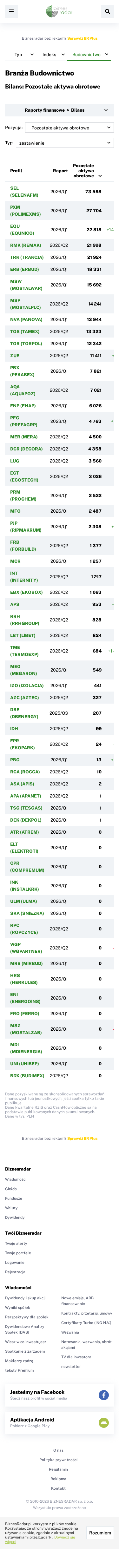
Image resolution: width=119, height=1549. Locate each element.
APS (14, 604)
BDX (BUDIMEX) (27, 1075)
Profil (16, 170)
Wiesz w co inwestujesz (25, 1342)
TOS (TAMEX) (25, 331)
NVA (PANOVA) (26, 319)
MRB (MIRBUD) (26, 963)
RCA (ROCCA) (25, 771)
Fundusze (13, 1198)
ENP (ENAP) (23, 405)
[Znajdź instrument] (107, 11)
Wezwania (70, 1332)
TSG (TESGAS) (26, 808)
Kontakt (58, 1488)
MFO (15, 511)
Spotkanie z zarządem (25, 1351)
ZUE (14, 355)
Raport (60, 170)
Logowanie (14, 1262)
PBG (15, 759)
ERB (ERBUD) (24, 269)
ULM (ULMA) (23, 901)
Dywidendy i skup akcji (25, 1298)
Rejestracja (15, 1272)
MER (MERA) (24, 436)
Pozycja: (14, 127)
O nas (58, 1450)
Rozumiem (100, 1532)
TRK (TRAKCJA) (27, 257)
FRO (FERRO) (24, 1013)
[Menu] (11, 11)
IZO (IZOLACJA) (27, 685)
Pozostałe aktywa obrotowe (83, 170)
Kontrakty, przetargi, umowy (86, 1313)
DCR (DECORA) (26, 448)
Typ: (9, 142)
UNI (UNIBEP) (24, 1063)
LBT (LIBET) (23, 635)
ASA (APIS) (22, 783)
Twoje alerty (16, 1243)
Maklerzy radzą (19, 1361)
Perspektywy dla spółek (27, 1317)
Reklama (58, 1479)
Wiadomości (15, 1179)
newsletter (71, 1366)
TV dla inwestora (76, 1357)
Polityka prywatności (58, 1460)
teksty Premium (19, 1370)
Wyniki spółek (17, 1307)
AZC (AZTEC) (24, 697)
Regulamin (58, 1469)
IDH (14, 728)
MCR (15, 561)
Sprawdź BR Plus (82, 38)
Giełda (11, 1189)
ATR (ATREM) (24, 832)
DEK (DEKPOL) (26, 820)
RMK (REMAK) (25, 245)
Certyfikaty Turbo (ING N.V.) (86, 1323)
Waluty (11, 1208)
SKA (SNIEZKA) (27, 913)
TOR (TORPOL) (26, 343)
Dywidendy (15, 1217)
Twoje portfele (18, 1253)
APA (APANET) (25, 795)
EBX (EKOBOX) (26, 592)
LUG (14, 460)
